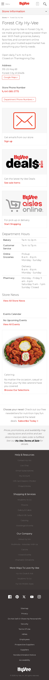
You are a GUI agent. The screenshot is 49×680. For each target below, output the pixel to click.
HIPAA (24, 634)
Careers (24, 549)
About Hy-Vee (24, 539)
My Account (24, 476)
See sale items (12, 182)
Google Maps (10, 77)
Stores (4, 17)
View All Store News (14, 300)
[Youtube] (31, 597)
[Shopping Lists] (37, 3)
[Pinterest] (17, 597)
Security (24, 624)
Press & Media (24, 486)
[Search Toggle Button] (45, 3)
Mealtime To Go (24, 500)
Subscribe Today (27, 421)
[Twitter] (24, 597)
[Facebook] (9, 597)
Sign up (8, 141)
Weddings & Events (24, 525)
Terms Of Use (24, 629)
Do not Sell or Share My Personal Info (24, 619)
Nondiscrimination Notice (24, 655)
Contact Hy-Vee (24, 460)
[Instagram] (39, 597)
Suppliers (24, 650)
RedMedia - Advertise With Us (24, 544)
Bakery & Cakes (24, 510)
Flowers (24, 505)
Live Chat (24, 465)
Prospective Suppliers (24, 644)
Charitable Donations (24, 560)
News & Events (24, 554)
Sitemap (24, 608)
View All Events (11, 324)
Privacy (24, 613)
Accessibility (24, 660)
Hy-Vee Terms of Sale (27, 440)
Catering (24, 520)
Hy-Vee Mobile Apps (24, 584)
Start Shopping (12, 224)
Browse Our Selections (16, 390)
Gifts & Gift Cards (24, 515)
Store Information (13, 11)
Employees (25, 639)
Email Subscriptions (24, 470)
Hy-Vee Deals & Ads (24, 573)
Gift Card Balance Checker (24, 481)
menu (7, 4)
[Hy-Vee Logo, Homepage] (24, 3)
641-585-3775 (11, 91)
